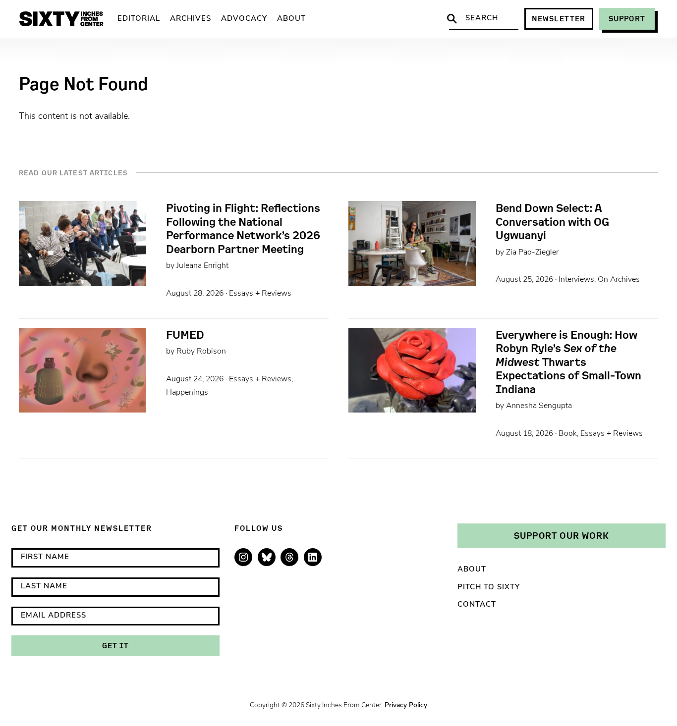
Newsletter (559, 18)
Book (568, 434)
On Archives (619, 280)
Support (627, 18)
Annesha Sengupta (539, 406)
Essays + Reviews (260, 294)
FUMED (185, 335)
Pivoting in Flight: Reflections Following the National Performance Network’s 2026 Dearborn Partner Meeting (243, 228)
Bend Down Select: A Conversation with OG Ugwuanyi (552, 221)
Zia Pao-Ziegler (532, 253)
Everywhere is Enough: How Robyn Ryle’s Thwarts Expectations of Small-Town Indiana (568, 362)
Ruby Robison (201, 352)
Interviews (576, 280)
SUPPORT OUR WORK (561, 535)
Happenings (187, 393)
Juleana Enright (202, 266)
